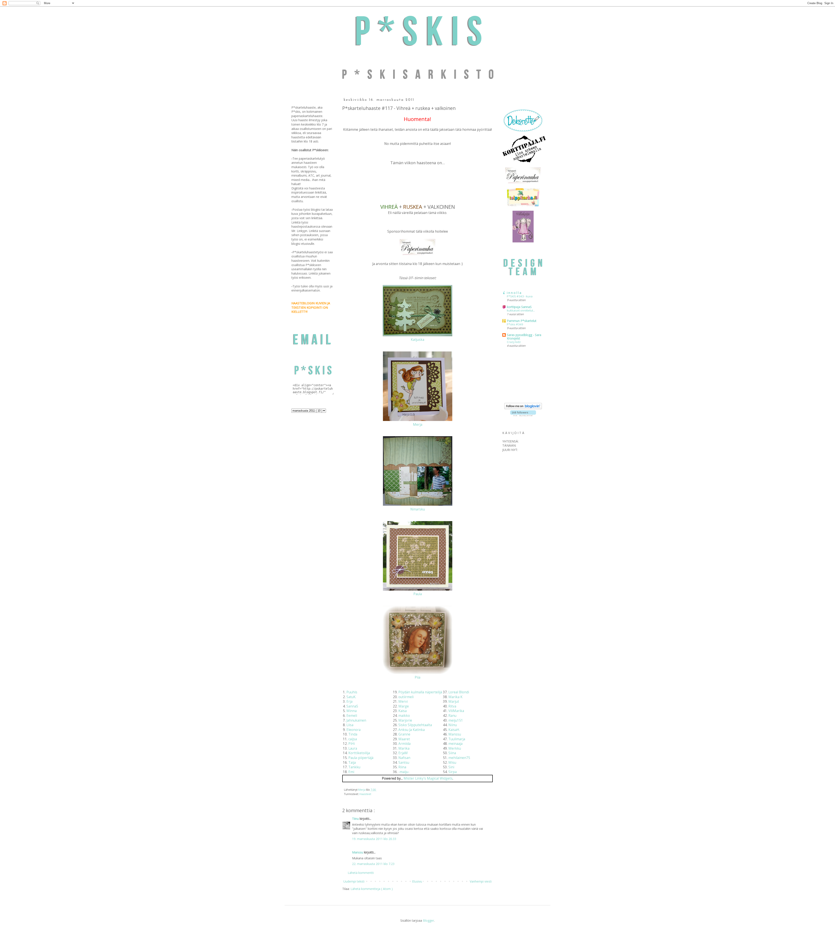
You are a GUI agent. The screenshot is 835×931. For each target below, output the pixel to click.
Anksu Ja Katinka (411, 729)
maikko (404, 715)
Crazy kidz (514, 342)
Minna (351, 711)
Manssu (454, 734)
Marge (403, 706)
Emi (351, 772)
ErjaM (403, 753)
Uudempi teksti (353, 881)
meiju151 (455, 720)
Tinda (352, 734)
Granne (404, 734)
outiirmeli (406, 697)
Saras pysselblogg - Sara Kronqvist (524, 336)
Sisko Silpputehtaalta (415, 725)
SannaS (352, 706)
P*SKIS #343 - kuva (520, 296)
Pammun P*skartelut (521, 321)
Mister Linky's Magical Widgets (428, 778)
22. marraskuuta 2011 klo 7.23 (373, 864)
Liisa (349, 725)
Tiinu (356, 819)
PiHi (351, 743)
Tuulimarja (456, 739)
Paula (417, 594)
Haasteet (365, 794)
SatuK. (351, 697)
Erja (349, 701)
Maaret (404, 739)
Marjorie (405, 720)
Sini (451, 767)
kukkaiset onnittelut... (521, 310)
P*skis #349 (515, 324)
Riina (402, 767)
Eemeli (351, 715)
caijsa (352, 739)
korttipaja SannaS (519, 307)
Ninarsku (417, 509)
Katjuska (417, 339)
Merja (417, 424)
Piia (417, 677)
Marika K (455, 697)
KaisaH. (454, 729)
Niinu (452, 725)
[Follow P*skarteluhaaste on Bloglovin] (523, 408)
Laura (352, 748)
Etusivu (417, 881)
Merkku (454, 748)
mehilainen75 (459, 757)
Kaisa (402, 711)
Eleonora (353, 729)
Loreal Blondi (458, 692)
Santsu (403, 762)
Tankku (354, 767)
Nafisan (404, 757)
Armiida (404, 743)
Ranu (452, 715)
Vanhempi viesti (481, 881)
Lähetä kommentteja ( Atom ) (372, 889)
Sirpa (452, 772)
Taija (352, 762)
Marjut (453, 701)
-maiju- (403, 772)
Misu (452, 762)
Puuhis (351, 692)
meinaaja (455, 743)
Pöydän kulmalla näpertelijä (420, 692)
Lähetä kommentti (361, 873)
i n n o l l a (514, 293)
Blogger (428, 920)
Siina (452, 753)
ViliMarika (456, 711)
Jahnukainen (356, 720)
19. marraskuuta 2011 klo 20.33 (374, 839)
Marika (403, 748)
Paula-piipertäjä (360, 757)
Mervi (403, 701)
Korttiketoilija (359, 753)
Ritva (452, 706)
